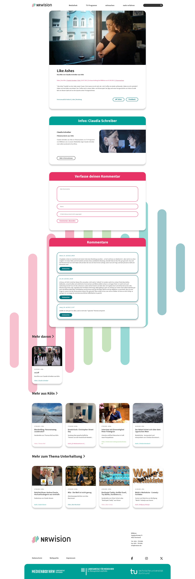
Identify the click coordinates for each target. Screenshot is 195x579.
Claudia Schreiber (72, 80)
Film (109, 88)
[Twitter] (161, 558)
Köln (79, 80)
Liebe (73, 99)
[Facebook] (132, 558)
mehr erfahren (129, 5)
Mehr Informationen (66, 158)
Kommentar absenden (67, 221)
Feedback (132, 99)
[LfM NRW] (97, 571)
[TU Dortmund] (146, 571)
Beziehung (79, 99)
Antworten (66, 269)
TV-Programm (91, 5)
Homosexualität (61, 99)
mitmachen (109, 5)
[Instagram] (146, 558)
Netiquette (54, 558)
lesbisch (68, 99)
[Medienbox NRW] (48, 571)
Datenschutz (37, 558)
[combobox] (153, 5)
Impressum (70, 558)
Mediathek (73, 5)
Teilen (119, 99)
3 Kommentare (119, 80)
